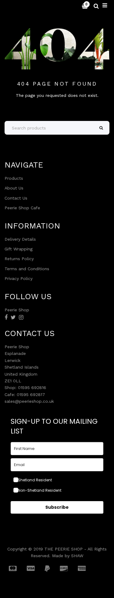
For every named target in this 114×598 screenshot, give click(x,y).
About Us (14, 188)
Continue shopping (57, 105)
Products (14, 178)
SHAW (77, 555)
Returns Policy (19, 258)
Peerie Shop (22, 6)
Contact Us (16, 198)
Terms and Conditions (27, 268)
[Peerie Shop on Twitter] (13, 317)
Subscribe (57, 507)
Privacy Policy (19, 278)
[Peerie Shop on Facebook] (6, 317)
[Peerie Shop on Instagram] (21, 317)
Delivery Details (20, 239)
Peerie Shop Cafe (22, 207)
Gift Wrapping (19, 248)
